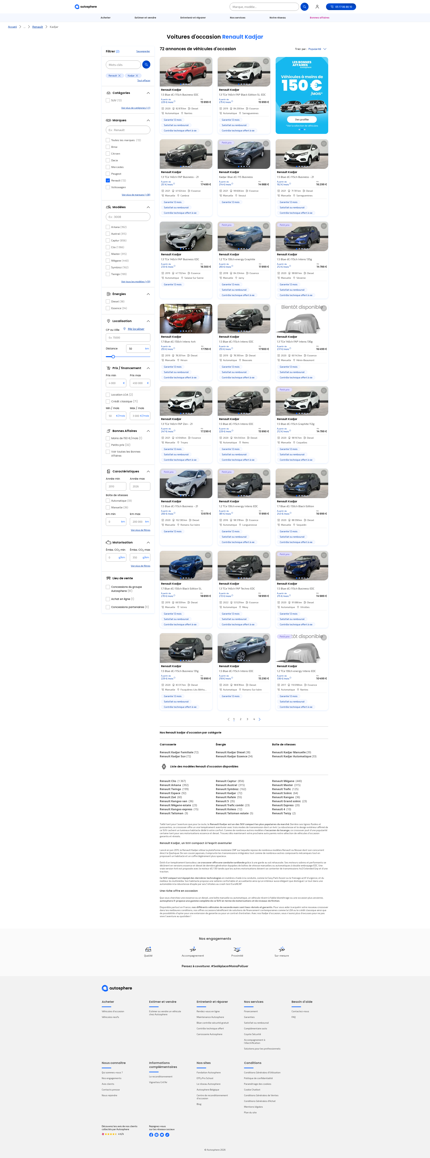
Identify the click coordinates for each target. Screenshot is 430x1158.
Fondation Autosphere (209, 1072)
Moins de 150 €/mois (126, 438)
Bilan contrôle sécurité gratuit (213, 1022)
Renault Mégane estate (178, 805)
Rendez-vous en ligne (208, 1011)
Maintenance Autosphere (210, 1017)
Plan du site (250, 1112)
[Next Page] (259, 719)
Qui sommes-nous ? (112, 1072)
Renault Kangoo (286, 797)
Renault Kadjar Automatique (294, 756)
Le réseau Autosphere (209, 1083)
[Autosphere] (86, 7)
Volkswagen (118, 187)
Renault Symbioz (231, 789)
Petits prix (121, 445)
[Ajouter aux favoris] (208, 61)
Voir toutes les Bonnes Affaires (125, 454)
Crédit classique (124, 401)
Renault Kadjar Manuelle (291, 752)
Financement (251, 1011)
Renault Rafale (229, 797)
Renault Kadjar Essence (234, 756)
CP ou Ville (112, 330)
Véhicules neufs (110, 1017)
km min (111, 514)
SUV (116, 100)
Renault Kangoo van (176, 801)
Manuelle (119, 507)
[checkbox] (108, 100)
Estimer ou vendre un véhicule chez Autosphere (165, 1013)
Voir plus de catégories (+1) (135, 107)
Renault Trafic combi (233, 805)
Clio (117, 247)
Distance (112, 348)
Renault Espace (173, 793)
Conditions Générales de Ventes (261, 1095)
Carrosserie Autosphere (209, 1034)
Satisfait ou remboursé (256, 1022)
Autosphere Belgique (208, 1089)
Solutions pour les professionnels (262, 1048)
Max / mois (137, 408)
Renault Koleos (229, 809)
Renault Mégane (287, 781)
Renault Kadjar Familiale (179, 752)
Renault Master (286, 785)
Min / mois (112, 408)
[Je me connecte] (317, 6)
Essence (119, 308)
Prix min (111, 375)
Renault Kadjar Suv (175, 756)
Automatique (121, 500)
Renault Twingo (174, 789)
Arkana (119, 226)
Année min (113, 479)
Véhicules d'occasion (113, 1011)
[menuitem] (105, 17)
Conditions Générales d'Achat (260, 1101)
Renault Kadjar (229, 793)
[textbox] (138, 348)
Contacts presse (111, 1089)
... (25, 27)
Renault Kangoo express (179, 809)
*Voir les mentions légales (302, 125)
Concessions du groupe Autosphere (126, 589)
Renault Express (286, 805)
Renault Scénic (285, 793)
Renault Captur (230, 781)
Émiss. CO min (115, 550)
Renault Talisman (174, 813)
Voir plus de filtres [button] (140, 530)
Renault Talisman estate (234, 813)
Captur (118, 240)
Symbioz (119, 267)
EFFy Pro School (205, 1078)
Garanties (249, 1017)
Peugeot (116, 173)
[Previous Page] (229, 719)
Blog (199, 1104)
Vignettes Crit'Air (158, 1082)
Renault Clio (173, 781)
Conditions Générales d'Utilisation (262, 1072)
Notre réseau (278, 17)
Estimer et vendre (145, 17)
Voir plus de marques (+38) (136, 194)
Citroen (115, 153)
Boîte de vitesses (117, 495)
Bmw (114, 146)
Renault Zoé (171, 797)
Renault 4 (281, 809)
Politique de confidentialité (258, 1078)
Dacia (114, 160)
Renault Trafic (285, 789)
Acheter (106, 17)
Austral (118, 233)
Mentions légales (253, 1106)
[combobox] (128, 337)
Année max (137, 479)
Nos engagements (111, 1078)
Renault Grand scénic (289, 801)
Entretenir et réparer (193, 17)
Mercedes (117, 167)
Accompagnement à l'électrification (254, 1041)
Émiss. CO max (140, 550)
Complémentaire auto (255, 1028)
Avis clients (108, 1083)
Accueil (12, 26)
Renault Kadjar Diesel (233, 752)
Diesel (117, 301)
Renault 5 (225, 801)
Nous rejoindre (109, 1095)
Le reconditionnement (161, 1076)
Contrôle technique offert (210, 1028)
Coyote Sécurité (252, 1034)
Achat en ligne (122, 599)
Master (119, 253)
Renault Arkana (174, 785)
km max (135, 514)
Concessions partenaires (130, 607)
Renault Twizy (284, 813)
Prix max (135, 375)
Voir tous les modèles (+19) (135, 281)
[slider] (113, 356)
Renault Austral (230, 785)
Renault (37, 27)
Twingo (119, 274)
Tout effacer (143, 80)
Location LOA (122, 395)
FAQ (294, 1017)
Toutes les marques (126, 140)
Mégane (120, 260)
